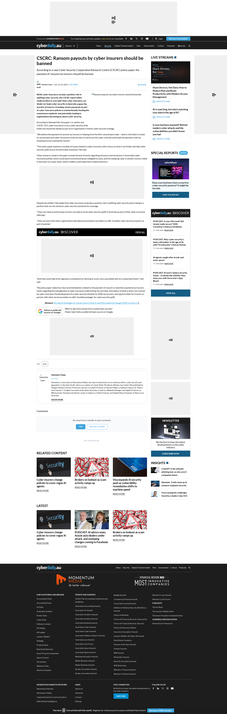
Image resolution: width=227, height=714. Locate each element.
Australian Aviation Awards (86, 614)
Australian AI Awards (84, 610)
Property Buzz (42, 645)
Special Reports (168, 153)
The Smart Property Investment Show (167, 615)
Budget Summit (120, 595)
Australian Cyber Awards (85, 627)
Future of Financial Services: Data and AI (130, 619)
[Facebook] (153, 688)
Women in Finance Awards (125, 670)
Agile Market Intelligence (47, 701)
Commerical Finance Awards (125, 599)
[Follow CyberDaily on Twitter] (136, 38)
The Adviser (41, 662)
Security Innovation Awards (125, 661)
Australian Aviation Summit (86, 619)
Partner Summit (120, 649)
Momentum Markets (45, 689)
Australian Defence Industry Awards (90, 635)
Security (107, 46)
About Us (79, 689)
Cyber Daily (41, 620)
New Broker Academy (123, 640)
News (98, 46)
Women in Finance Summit (125, 674)
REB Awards (119, 653)
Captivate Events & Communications (51, 697)
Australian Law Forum (84, 644)
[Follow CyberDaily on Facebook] (126, 38)
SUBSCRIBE (121, 696)
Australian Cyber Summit (85, 631)
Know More (57, 399)
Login (160, 39)
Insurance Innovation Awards (126, 632)
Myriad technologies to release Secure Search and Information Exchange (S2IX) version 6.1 (96, 303)
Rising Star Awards (121, 657)
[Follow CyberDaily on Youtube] (147, 38)
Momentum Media (44, 693)
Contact (78, 697)
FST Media (41, 628)
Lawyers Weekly (43, 636)
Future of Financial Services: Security (129, 623)
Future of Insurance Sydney (125, 628)
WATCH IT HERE (163, 101)
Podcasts (171, 46)
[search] (189, 568)
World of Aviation (44, 670)
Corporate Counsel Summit (125, 603)
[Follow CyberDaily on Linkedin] (131, 38)
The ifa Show (157, 607)
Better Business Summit (85, 665)
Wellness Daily (43, 666)
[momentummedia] (75, 580)
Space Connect (43, 657)
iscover (181, 46)
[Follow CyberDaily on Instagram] (142, 38)
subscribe (105, 39)
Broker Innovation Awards (86, 669)
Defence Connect (44, 624)
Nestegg (40, 641)
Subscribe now (170, 453)
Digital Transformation (124, 46)
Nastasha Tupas (46, 85)
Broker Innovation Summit (86, 673)
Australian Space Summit (85, 652)
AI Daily (40, 607)
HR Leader (41, 632)
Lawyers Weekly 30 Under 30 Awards (129, 636)
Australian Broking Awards (86, 623)
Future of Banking (121, 615)
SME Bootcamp (120, 665)
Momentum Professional (162, 623)
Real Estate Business (45, 649)
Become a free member (178, 38)
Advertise (79, 693)
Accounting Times (44, 603)
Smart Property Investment (48, 653)
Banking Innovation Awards (86, 656)
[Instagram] (167, 688)
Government (149, 46)
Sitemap (78, 701)
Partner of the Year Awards (125, 644)
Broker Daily (42, 615)
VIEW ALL (140, 232)
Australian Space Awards (85, 648)
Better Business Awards (85, 661)
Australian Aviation (44, 611)
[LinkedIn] (158, 688)
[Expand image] (94, 121)
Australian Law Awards (84, 640)
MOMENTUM (55, 39)
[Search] (189, 46)
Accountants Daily (44, 599)
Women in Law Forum (161, 599)
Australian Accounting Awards (87, 606)
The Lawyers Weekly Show (163, 611)
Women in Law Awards (161, 595)
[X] (162, 688)
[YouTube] (172, 688)
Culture (161, 46)
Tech (138, 46)
